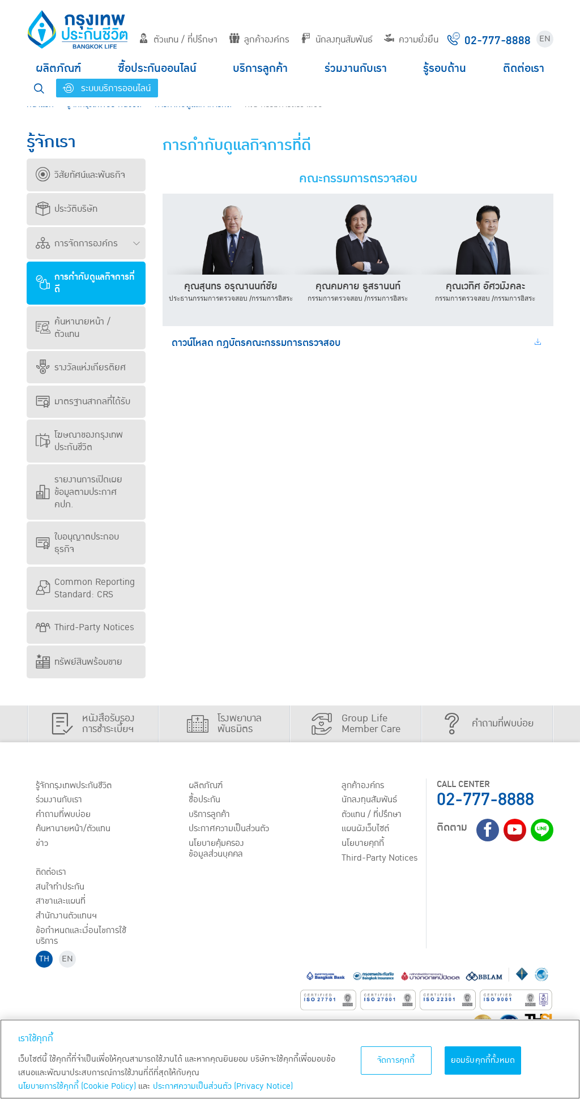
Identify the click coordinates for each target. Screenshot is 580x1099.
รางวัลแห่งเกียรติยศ (90, 367)
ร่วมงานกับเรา (356, 68)
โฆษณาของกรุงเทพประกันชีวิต (88, 441)
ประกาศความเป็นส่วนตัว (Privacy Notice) (223, 1086)
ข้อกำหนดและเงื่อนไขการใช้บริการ (81, 935)
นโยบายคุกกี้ (363, 843)
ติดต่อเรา (523, 68)
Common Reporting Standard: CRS (94, 588)
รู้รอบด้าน (444, 68)
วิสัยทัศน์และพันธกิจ (89, 175)
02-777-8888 (485, 799)
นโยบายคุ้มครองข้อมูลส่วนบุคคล (216, 848)
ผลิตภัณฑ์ (58, 68)
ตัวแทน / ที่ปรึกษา (185, 39)
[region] (290, 1059)
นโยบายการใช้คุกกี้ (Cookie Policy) (77, 1086)
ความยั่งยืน (418, 39)
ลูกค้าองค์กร (266, 39)
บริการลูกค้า (260, 68)
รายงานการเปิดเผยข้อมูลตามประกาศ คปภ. (88, 492)
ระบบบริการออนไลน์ (114, 88)
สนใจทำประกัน (60, 886)
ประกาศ (229, 828)
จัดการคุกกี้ (396, 1060)
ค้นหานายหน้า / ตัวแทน (82, 327)
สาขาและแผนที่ (61, 901)
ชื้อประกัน (204, 799)
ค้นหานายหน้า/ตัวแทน (73, 828)
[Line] (542, 830)
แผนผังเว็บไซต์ (365, 828)
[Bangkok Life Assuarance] (78, 29)
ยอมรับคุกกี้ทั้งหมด (483, 1060)
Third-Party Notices (94, 627)
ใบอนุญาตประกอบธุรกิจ (86, 543)
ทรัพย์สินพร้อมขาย (88, 662)
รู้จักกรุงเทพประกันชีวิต (74, 785)
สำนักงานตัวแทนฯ (66, 915)
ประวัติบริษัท (75, 209)
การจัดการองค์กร (86, 243)
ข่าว (42, 843)
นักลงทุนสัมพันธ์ (344, 39)
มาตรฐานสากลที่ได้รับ (92, 401)
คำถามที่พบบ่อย (63, 814)
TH (44, 958)
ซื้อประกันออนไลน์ (157, 68)
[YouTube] (515, 830)
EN (545, 38)
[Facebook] (487, 830)
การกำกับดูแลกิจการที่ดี (94, 283)
